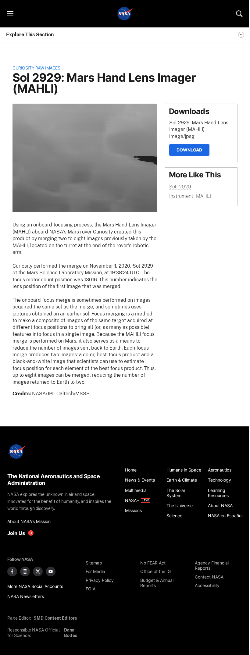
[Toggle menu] (10, 13)
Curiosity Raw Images (36, 67)
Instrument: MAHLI (190, 196)
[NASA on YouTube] (50, 571)
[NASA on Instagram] (25, 571)
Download (189, 149)
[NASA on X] (38, 571)
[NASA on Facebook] (12, 571)
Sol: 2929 (180, 186)
